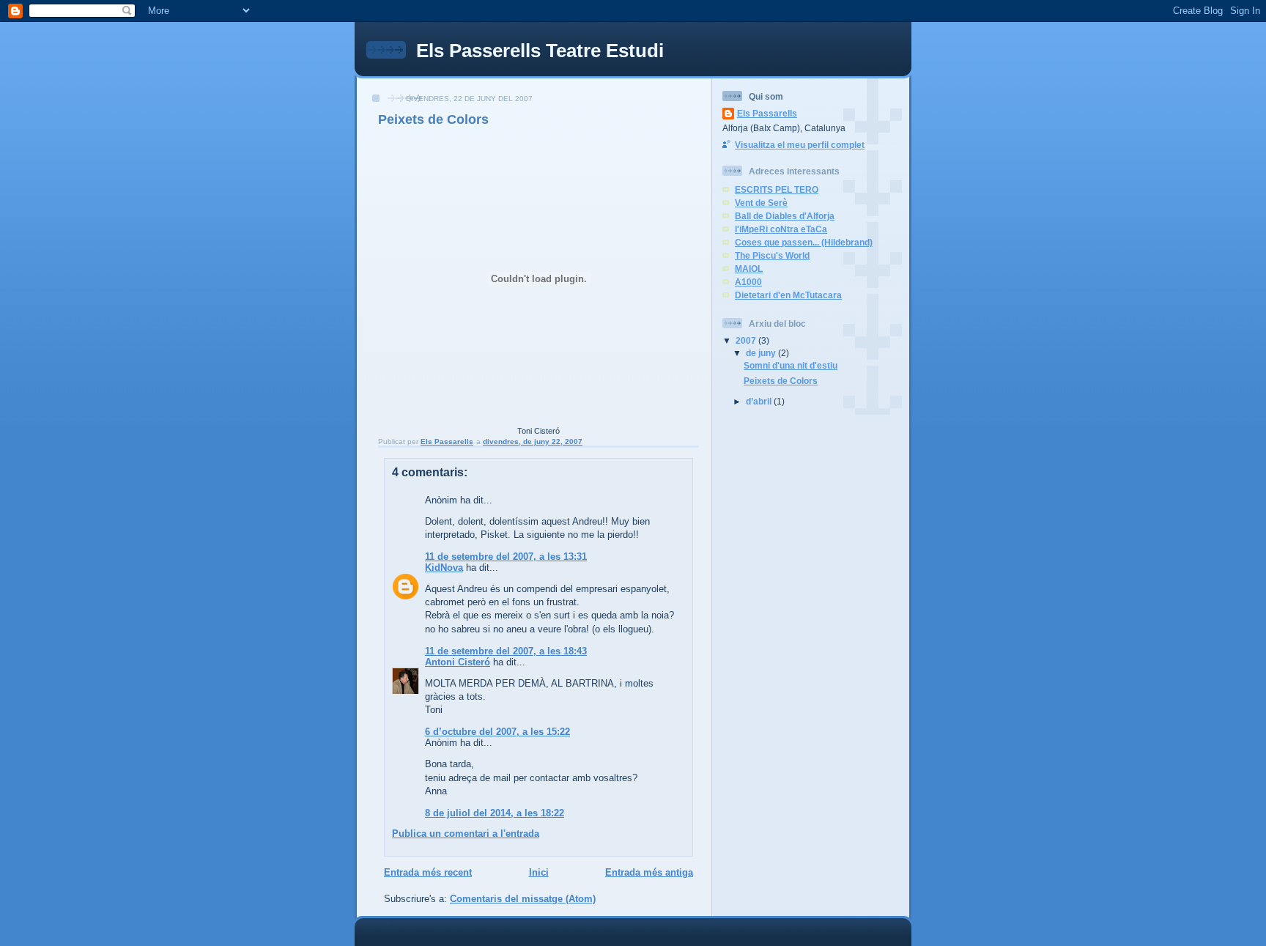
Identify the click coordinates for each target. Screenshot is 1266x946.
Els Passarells (767, 113)
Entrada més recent (428, 872)
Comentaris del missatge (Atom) (523, 898)
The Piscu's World (772, 255)
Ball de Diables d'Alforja (784, 216)
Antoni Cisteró (457, 662)
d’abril (760, 401)
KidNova (444, 567)
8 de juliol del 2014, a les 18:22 (494, 813)
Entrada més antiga (649, 872)
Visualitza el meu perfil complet (800, 144)
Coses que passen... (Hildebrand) (804, 242)
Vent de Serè (761, 202)
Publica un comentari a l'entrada (465, 833)
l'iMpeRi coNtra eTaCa (781, 229)
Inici (539, 872)
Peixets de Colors (781, 380)
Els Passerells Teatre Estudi (540, 51)
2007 (747, 340)
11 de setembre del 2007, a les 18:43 (506, 651)
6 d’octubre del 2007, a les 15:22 (497, 731)
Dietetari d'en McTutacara (788, 295)
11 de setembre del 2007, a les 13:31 (506, 556)
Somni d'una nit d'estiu (790, 365)
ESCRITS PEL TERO (776, 189)
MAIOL (749, 268)
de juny (762, 353)
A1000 (748, 282)
